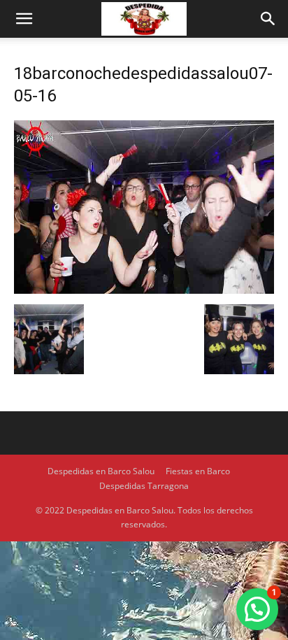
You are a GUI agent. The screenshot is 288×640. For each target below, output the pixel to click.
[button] (23, 19)
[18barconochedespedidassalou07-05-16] (144, 290)
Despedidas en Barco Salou (101, 471)
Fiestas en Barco (198, 471)
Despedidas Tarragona (144, 486)
